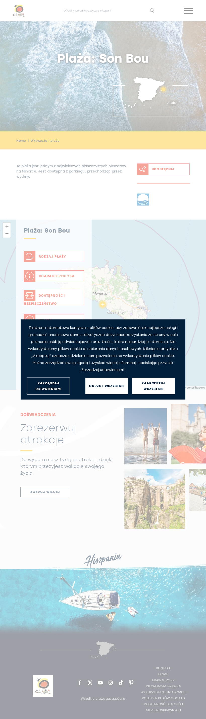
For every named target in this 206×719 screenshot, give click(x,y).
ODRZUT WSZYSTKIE (107, 386)
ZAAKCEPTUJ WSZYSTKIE (153, 386)
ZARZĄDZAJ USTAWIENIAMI (48, 386)
